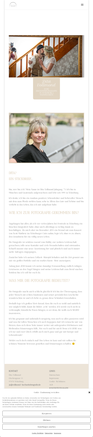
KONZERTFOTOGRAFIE (58, 388)
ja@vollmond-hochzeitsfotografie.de (25, 385)
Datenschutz (49, 433)
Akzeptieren (46, 413)
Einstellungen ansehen (46, 427)
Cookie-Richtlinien (57, 381)
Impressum (57, 433)
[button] (89, 392)
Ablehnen (46, 420)
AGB (51, 385)
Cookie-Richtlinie (38, 433)
